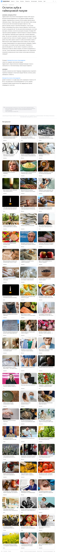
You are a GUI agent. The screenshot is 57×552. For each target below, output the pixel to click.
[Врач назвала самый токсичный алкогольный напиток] (10, 186)
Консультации (4, 4)
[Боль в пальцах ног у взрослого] (28, 363)
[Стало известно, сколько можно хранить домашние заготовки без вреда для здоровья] (10, 487)
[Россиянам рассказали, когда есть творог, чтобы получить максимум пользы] (28, 275)
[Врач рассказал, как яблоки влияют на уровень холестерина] (28, 186)
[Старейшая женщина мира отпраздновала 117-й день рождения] (28, 541)
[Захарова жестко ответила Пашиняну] (10, 168)
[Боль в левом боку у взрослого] (28, 434)
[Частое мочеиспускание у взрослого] (46, 523)
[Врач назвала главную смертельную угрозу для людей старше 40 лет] (28, 310)
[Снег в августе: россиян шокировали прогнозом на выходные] (10, 452)
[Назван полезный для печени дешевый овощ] (10, 239)
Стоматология (11, 4)
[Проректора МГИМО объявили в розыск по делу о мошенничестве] (28, 151)
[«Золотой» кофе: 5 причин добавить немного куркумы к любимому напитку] (28, 470)
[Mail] (1, 1)
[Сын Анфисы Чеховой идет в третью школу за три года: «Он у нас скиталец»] (46, 310)
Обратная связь (39, 551)
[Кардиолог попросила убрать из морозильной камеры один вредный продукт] (10, 133)
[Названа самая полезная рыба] (28, 222)
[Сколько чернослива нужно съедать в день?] (46, 275)
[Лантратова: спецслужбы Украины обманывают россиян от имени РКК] (28, 452)
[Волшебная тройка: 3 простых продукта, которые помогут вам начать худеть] (46, 292)
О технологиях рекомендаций (48, 551)
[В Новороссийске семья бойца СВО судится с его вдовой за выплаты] (46, 204)
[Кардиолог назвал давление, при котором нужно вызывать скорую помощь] (46, 186)
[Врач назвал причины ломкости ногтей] (46, 541)
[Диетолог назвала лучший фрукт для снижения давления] (46, 434)
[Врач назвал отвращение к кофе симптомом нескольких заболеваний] (46, 346)
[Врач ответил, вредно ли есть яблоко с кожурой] (46, 257)
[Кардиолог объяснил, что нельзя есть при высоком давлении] (46, 168)
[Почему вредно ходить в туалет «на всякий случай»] (10, 346)
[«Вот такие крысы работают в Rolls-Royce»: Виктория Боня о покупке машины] (46, 222)
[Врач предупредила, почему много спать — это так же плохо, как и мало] (10, 363)
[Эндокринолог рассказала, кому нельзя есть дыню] (28, 292)
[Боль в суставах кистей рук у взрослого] (10, 416)
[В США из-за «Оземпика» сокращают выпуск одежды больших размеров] (28, 346)
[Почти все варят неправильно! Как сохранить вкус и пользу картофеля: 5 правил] (28, 168)
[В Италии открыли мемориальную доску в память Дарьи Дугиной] (10, 328)
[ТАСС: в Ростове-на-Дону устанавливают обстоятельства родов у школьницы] (28, 133)
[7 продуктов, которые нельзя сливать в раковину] (28, 257)
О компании (5, 551)
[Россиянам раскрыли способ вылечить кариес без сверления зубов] (46, 487)
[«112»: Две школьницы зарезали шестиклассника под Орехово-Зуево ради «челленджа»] (10, 204)
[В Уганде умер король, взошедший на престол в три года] (10, 434)
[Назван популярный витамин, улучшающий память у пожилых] (10, 222)
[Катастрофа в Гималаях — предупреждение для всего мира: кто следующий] (46, 133)
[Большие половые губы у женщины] (46, 151)
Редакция (21, 551)
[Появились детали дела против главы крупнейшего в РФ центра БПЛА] (28, 204)
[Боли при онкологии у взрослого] (28, 381)
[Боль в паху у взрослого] (46, 505)
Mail (1, 551)
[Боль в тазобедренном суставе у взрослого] (10, 310)
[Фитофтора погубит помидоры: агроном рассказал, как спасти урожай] (46, 470)
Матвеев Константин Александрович (16, 60)
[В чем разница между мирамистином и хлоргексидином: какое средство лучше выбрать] (28, 399)
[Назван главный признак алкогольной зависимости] (10, 470)
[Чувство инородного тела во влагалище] (10, 275)
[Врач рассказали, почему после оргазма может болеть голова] (10, 257)
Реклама (9, 551)
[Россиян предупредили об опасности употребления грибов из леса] (28, 416)
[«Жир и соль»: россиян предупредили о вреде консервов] (10, 399)
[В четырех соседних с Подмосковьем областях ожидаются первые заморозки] (10, 523)
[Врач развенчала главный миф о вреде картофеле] (46, 399)
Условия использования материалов (30, 551)
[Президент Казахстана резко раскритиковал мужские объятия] (28, 239)
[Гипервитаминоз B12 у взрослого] (46, 363)
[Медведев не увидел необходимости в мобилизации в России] (28, 487)
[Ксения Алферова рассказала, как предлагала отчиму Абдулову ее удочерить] (28, 505)
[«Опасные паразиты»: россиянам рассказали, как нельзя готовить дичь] (46, 239)
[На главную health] (6, 1)
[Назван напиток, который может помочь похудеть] (28, 328)
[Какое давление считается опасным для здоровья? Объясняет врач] (10, 151)
